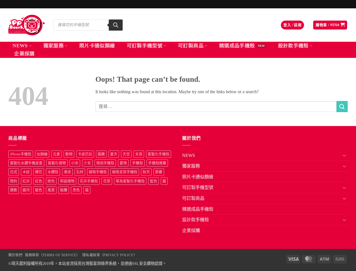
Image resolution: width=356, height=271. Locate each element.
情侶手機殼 (105, 163)
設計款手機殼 (293, 45)
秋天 (146, 172)
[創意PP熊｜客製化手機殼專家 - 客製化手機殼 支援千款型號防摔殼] (26, 25)
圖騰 (101, 154)
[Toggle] (344, 155)
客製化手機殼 (158, 154)
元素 (56, 154)
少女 (87, 163)
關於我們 (15, 255)
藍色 (153, 181)
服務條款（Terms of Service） (52, 255)
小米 (74, 163)
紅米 (26, 181)
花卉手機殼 (89, 181)
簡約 (13, 181)
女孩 (138, 154)
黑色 (76, 190)
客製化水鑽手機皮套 (26, 163)
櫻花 (38, 172)
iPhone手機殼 (20, 154)
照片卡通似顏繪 (97, 45)
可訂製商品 (191, 45)
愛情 (123, 163)
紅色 (38, 181)
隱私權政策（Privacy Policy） (109, 255)
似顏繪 (42, 154)
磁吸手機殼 (98, 172)
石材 (79, 172)
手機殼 (137, 163)
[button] (292, 25)
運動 (13, 190)
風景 (51, 190)
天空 (126, 154)
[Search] (116, 25)
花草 (106, 181)
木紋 (26, 172)
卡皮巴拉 (85, 154)
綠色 (51, 181)
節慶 (158, 172)
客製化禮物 (57, 163)
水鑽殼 (53, 172)
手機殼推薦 (157, 163)
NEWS (20, 45)
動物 (69, 154)
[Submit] (342, 106)
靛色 (38, 190)
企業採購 (24, 53)
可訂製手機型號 (144, 45)
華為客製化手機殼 (130, 181)
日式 (13, 172)
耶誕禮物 (67, 181)
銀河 (26, 190)
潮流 (67, 172)
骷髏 (63, 190)
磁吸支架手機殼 (124, 172)
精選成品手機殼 (237, 45)
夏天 (113, 154)
